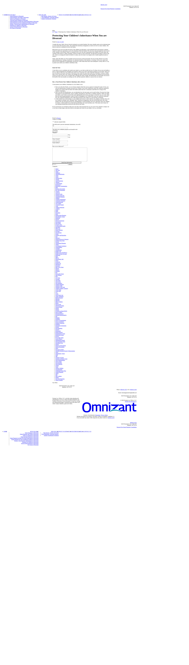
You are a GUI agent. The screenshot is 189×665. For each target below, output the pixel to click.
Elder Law (57, 228)
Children (57, 198)
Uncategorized (58, 369)
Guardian (57, 248)
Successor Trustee (59, 349)
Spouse (57, 344)
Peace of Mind (58, 312)
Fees (56, 236)
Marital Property (59, 297)
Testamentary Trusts (60, 353)
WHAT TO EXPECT (64, 14)
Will (56, 374)
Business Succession (60, 188)
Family (57, 234)
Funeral (57, 242)
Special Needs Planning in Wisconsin (18, 26)
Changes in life (58, 194)
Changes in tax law (59, 195)
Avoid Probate (58, 183)
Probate (57, 327)
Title (56, 356)
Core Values (58, 203)
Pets (56, 316)
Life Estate (57, 280)
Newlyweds (58, 304)
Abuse (56, 171)
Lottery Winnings (59, 296)
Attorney (57, 182)
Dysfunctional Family (60, 226)
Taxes (56, 352)
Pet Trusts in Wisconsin (15, 28)
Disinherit (57, 218)
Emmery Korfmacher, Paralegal (48, 18)
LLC (56, 292)
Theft (56, 355)
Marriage (57, 300)
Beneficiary (58, 184)
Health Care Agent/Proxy (61, 252)
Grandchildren (58, 247)
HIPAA (57, 258)
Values (56, 373)
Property (57, 329)
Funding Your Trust (59, 240)
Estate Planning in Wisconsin (17, 16)
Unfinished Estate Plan (60, 371)
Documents (58, 222)
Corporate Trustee (59, 204)
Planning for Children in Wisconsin (18, 25)
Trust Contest (58, 361)
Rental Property (59, 332)
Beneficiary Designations (61, 186)
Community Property (60, 200)
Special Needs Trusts (60, 341)
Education (57, 227)
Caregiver (57, 192)
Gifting (57, 244)
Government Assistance (60, 246)
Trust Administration (60, 360)
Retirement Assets (59, 335)
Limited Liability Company (61, 288)
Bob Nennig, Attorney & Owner (49, 16)
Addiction (57, 173)
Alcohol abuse (58, 178)
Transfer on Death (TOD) (61, 359)
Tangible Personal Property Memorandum (65, 351)
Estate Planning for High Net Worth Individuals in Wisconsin (24, 21)
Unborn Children (59, 368)
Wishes (57, 377)
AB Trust (57, 170)
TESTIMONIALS (76, 14)
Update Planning (59, 372)
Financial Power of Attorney (62, 239)
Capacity (57, 191)
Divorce (59, 118)
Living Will (58, 291)
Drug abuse (58, 223)
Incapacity (57, 262)
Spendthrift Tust (59, 343)
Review (57, 336)
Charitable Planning (60, 196)
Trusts (56, 367)
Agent (56, 175)
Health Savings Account (61, 254)
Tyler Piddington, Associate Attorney (50, 17)
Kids (56, 276)
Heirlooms (57, 255)
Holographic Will (59, 259)
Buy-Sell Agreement (60, 190)
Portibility (57, 319)
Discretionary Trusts (60, 216)
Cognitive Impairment (60, 199)
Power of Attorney (59, 321)
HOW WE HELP (11, 14)
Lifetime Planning (59, 284)
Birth (56, 187)
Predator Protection (59, 323)
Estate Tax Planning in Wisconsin (18, 18)
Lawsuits (57, 279)
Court (56, 206)
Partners (57, 309)
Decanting (57, 212)
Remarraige (58, 331)
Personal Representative (61, 315)
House (56, 260)
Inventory (57, 271)
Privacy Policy (104, 415)
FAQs (70, 14)
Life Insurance (58, 283)
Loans (56, 293)
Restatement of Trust (60, 333)
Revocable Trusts (59, 337)
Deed (56, 214)
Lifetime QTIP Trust (60, 287)
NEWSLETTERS (59, 305)
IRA (56, 272)
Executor (57, 231)
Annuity (57, 179)
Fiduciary (57, 238)
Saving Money (58, 339)
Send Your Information (66, 162)
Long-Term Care (59, 295)
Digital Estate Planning (60, 215)
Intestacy (57, 270)
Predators (57, 324)
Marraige (57, 299)
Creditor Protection (59, 207)
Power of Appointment (60, 320)
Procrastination (58, 328)
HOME (5, 14)
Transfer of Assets (59, 357)
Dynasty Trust (58, 224)
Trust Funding (58, 363)
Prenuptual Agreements (60, 325)
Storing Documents (59, 347)
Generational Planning (60, 243)
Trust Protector (58, 364)
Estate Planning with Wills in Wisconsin (19, 17)
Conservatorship (59, 202)
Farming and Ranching (60, 235)
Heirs (56, 256)
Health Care (58, 251)
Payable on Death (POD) (61, 311)
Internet (57, 268)
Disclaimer (97, 415)
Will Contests (58, 376)
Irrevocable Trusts (59, 274)
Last (69, 137)
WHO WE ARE (42, 14)
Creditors (57, 208)
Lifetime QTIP (58, 285)
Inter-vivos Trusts (59, 267)
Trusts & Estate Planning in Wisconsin (19, 20)
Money (57, 303)
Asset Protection (59, 181)
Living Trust (58, 289)
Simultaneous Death (60, 340)
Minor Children (59, 301)
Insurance (57, 266)
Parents (57, 308)
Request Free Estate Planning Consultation (110, 8)
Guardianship (58, 250)
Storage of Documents (60, 345)
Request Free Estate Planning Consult (127, 427)
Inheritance (58, 264)
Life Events (58, 281)
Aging (56, 177)
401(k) (56, 169)
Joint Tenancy (58, 275)
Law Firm (57, 278)
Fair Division (58, 232)
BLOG (82, 14)
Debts (56, 211)
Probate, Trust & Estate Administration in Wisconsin (22, 24)
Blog (56, 32)
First (69, 135)
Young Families (59, 380)
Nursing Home (58, 307)
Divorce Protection (59, 220)
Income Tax (58, 263)
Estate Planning (59, 230)
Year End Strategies (60, 378)
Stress (56, 348)
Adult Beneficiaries (59, 174)
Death (56, 210)
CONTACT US (87, 14)
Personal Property (59, 313)
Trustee (57, 365)
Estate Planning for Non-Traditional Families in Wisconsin (23, 22)
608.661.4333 (104, 4)
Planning (57, 317)
